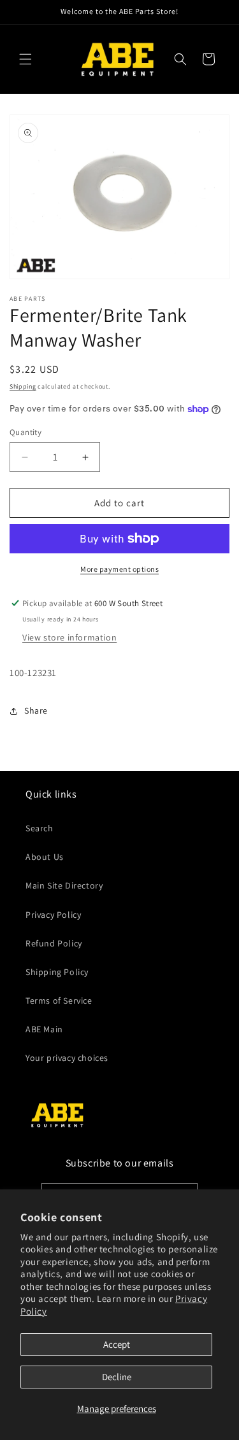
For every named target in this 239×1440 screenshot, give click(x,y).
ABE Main (44, 1029)
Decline (116, 1377)
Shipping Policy (57, 972)
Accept (116, 1344)
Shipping (23, 386)
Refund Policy (53, 943)
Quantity (25, 432)
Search (39, 828)
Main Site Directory (64, 885)
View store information (69, 637)
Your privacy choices (66, 1057)
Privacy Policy (53, 914)
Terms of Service (58, 1000)
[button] (25, 59)
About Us (44, 856)
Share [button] (36, 710)
